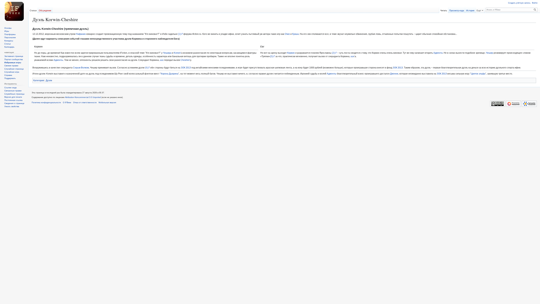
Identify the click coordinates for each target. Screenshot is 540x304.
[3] (271, 56)
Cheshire (185, 60)
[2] (333, 53)
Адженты (58, 60)
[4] (146, 67)
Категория (38, 80)
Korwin (177, 53)
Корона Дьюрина (169, 73)
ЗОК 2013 (186, 67)
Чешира (167, 53)
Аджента (438, 53)
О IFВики (67, 102)
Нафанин (81, 34)
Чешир (489, 53)
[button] (479, 9)
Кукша (295, 34)
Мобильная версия (107, 102)
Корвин (291, 53)
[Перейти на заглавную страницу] (14, 11)
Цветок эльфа (478, 73)
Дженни (394, 73)
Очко (287, 34)
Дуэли (49, 80)
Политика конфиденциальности (46, 102)
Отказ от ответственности (85, 102)
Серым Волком (81, 67)
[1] (179, 34)
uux (162, 60)
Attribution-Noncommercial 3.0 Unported (83, 97)
